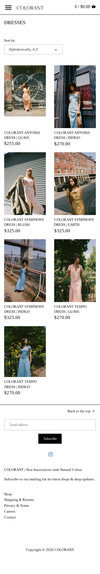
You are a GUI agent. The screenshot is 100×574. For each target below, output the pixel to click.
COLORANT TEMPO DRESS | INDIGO (20, 384)
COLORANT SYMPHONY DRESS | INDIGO (24, 309)
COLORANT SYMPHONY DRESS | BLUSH (24, 222)
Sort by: (10, 40)
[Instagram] (50, 453)
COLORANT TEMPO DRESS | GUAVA (70, 309)
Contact (10, 517)
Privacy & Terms (16, 505)
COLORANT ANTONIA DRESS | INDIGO (72, 135)
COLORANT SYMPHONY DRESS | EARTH (74, 222)
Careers (9, 511)
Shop (8, 494)
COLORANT (64, 550)
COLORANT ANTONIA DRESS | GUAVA (22, 135)
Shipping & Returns (19, 500)
